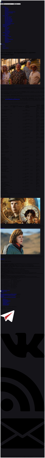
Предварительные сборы (9, 23)
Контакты (7, 38)
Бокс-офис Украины (8, 19)
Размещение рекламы (9, 39)
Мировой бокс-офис (8, 20)
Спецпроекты (7, 31)
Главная (4, 45)
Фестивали (7, 28)
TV (6, 290)
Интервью (7, 8)
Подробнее (2, 228)
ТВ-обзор (6, 10)
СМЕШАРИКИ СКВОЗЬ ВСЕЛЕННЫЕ (8, 297)
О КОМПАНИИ (6, 35)
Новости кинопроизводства (10, 11)
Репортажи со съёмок (9, 12)
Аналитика (7, 9)
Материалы (7, 33)
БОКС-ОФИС (5, 15)
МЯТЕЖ (2, 296)
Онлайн (6, 29)
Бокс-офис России (8, 16)
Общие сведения (8, 36)
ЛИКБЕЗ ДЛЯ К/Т (6, 32)
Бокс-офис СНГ (8, 17)
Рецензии (6, 13)
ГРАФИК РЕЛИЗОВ (6, 24)
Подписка (7, 42)
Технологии (7, 14)
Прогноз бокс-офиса (8, 21)
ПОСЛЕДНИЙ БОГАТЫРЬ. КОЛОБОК (7, 295)
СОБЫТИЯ (5, 26)
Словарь (6, 34)
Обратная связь (8, 41)
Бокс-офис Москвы (8, 18)
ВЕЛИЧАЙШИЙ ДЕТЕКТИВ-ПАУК (12, 99)
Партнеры (7, 40)
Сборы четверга (8, 22)
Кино (5, 290)
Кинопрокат (7, 27)
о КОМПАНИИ (6, 304)
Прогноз (2, 292)
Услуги (6, 37)
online (9, 290)
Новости (4, 6)
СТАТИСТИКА (6, 25)
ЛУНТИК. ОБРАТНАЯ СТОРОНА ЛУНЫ (8, 294)
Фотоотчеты (7, 30)
